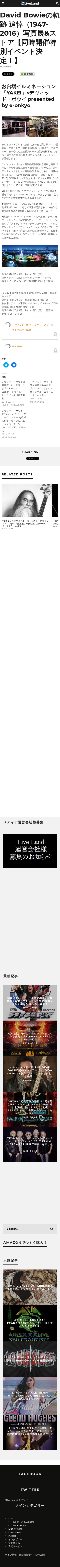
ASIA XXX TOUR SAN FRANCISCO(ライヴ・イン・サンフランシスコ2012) (30, 1323)
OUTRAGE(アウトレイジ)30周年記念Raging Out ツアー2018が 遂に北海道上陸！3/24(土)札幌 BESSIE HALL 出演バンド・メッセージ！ (30, 1107)
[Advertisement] (30, 675)
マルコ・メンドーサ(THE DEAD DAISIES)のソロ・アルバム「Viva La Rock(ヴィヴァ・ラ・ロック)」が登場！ (30, 1072)
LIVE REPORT (19, 1525)
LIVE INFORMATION (23, 1521)
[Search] (57, 3)
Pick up (12, 1535)
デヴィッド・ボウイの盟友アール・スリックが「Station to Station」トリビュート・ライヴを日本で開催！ (13, 390)
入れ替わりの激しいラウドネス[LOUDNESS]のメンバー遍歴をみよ (30, 1359)
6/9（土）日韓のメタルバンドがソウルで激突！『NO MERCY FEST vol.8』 (30, 1036)
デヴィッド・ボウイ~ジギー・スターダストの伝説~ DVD (32, 327)
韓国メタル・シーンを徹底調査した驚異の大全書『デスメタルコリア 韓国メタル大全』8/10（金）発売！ (30, 1000)
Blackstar (17, 346)
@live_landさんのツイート (18, 1500)
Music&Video (15, 1528)
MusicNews (14, 1532)
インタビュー (15, 1539)
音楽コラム (14, 1542)
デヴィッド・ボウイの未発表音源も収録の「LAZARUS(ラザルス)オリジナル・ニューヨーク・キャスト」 (42, 388)
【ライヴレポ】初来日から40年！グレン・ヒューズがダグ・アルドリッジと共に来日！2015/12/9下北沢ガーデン (30, 1432)
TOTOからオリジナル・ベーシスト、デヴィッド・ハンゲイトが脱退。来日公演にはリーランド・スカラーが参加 (25, 523)
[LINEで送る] (27, 73)
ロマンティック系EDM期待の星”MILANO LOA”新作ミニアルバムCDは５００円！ (30, 1395)
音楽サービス (15, 1546)
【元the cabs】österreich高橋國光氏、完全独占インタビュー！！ (30, 1287)
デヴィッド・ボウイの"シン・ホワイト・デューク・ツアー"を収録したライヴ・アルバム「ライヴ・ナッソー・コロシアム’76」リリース (14, 420)
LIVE (10, 1518)
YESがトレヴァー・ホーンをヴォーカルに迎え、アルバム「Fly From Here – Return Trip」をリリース (30, 1143)
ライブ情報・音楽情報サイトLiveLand (25, 1554)
